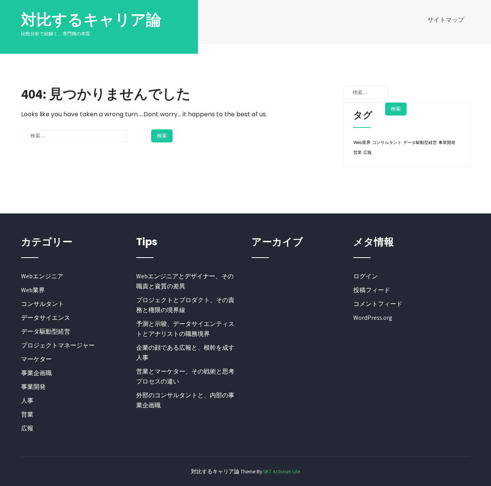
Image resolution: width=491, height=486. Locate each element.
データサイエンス (45, 318)
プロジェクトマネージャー (58, 345)
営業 (357, 152)
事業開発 (446, 142)
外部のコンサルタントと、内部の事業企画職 (185, 400)
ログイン (365, 276)
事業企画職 (36, 373)
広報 (367, 152)
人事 (27, 401)
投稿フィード (371, 290)
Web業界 (362, 142)
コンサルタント (387, 142)
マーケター (36, 359)
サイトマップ (445, 19)
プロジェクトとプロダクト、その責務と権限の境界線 (185, 305)
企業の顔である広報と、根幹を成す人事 (185, 353)
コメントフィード (377, 304)
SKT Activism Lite (281, 471)
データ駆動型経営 (420, 142)
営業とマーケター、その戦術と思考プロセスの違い (185, 376)
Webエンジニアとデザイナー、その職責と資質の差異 (185, 281)
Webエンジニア (42, 276)
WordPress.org (372, 318)
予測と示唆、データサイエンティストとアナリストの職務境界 (185, 329)
